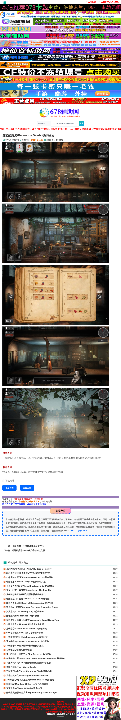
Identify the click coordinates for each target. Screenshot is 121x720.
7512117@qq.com (78, 530)
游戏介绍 (7, 453)
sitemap (60, 717)
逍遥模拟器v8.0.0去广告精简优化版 (28, 550)
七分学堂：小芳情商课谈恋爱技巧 (28, 546)
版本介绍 (7, 467)
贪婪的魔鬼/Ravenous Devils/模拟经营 (28, 135)
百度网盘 (9, 488)
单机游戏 (59, 140)
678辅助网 (14, 140)
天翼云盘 (27, 488)
